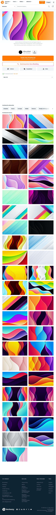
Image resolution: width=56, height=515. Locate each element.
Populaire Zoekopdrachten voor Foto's (26, 495)
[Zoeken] (49, 6)
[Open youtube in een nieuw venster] (31, 508)
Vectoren (7, 1)
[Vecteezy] (2, 2)
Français (50, 490)
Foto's (14, 1)
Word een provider (39, 488)
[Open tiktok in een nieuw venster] (26, 508)
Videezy (4, 486)
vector (13, 108)
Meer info (6, 76)
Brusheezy (4, 481)
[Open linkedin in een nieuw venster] (21, 508)
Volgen (34, 53)
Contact (38, 484)
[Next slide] (50, 108)
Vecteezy (4, 484)
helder (26, 108)
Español (49, 484)
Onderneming (5, 488)
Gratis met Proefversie (28, 58)
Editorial (28, 1)
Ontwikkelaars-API (6, 492)
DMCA (23, 484)
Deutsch (50, 488)
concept (20, 108)
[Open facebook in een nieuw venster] (17, 508)
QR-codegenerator (6, 501)
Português (50, 486)
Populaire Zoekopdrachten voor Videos (26, 500)
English (49, 481)
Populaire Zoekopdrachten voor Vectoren (26, 490)
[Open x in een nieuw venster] (28, 508)
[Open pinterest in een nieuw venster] (24, 508)
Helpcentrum (40, 481)
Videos (21, 1)
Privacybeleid (50, 509)
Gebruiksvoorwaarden (41, 509)
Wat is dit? (15, 73)
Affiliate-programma (25, 486)
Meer (6, 3)
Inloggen (48, 2)
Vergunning (25, 481)
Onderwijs (4, 490)
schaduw (6, 108)
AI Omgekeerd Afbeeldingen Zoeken (7, 495)
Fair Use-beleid (48, 510)
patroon (34, 108)
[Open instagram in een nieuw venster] (19, 508)
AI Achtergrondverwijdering (8, 498)
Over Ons (39, 486)
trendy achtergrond (44, 108)
